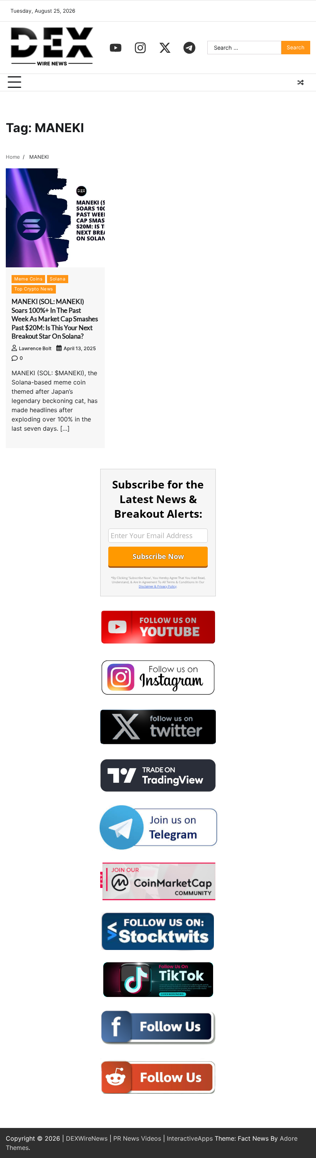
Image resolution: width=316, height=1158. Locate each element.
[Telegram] (189, 48)
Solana (58, 279)
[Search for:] (244, 48)
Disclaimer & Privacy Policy (157, 586)
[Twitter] (165, 48)
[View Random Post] (300, 82)
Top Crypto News (33, 289)
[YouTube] (115, 48)
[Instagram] (140, 48)
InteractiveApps (190, 1138)
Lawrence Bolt (35, 348)
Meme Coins (28, 279)
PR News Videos (137, 1138)
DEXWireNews (87, 1138)
